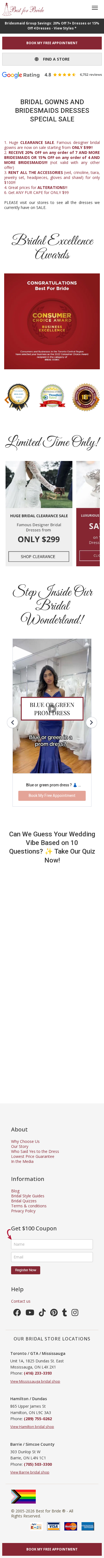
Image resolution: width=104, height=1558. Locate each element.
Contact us (21, 1301)
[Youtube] (30, 1314)
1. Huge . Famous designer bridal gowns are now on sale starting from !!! (52, 145)
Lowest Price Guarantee (32, 1156)
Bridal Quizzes (24, 1200)
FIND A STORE (54, 59)
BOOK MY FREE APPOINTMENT (52, 43)
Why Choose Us (25, 1141)
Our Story (19, 1146)
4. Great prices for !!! (35, 187)
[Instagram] (75, 1314)
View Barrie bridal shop (29, 1472)
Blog (15, 1190)
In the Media (22, 1161)
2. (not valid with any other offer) (52, 160)
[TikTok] (42, 1314)
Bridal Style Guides (27, 1195)
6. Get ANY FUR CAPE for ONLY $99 (36, 192)
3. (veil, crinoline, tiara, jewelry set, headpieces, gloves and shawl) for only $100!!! (52, 177)
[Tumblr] (64, 1314)
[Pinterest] (54, 1314)
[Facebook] (17, 1314)
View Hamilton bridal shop (32, 1426)
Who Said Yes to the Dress (35, 1151)
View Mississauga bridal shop (35, 1381)
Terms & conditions (29, 1205)
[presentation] (6, 399)
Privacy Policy (23, 1210)
